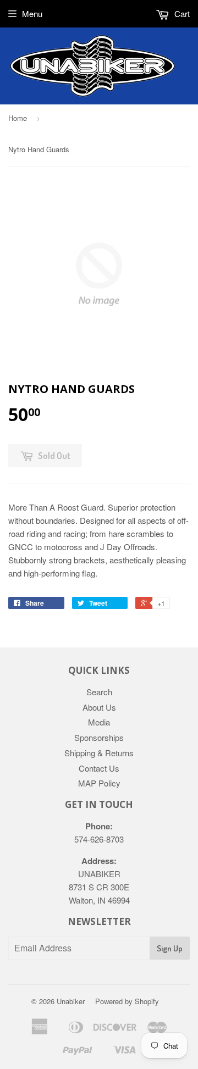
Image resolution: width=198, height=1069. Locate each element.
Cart (181, 13)
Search (99, 691)
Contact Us (99, 768)
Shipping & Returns (99, 752)
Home (17, 118)
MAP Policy (99, 783)
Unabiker (71, 1001)
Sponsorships (99, 737)
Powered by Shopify (127, 1001)
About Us (99, 707)
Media (99, 722)
